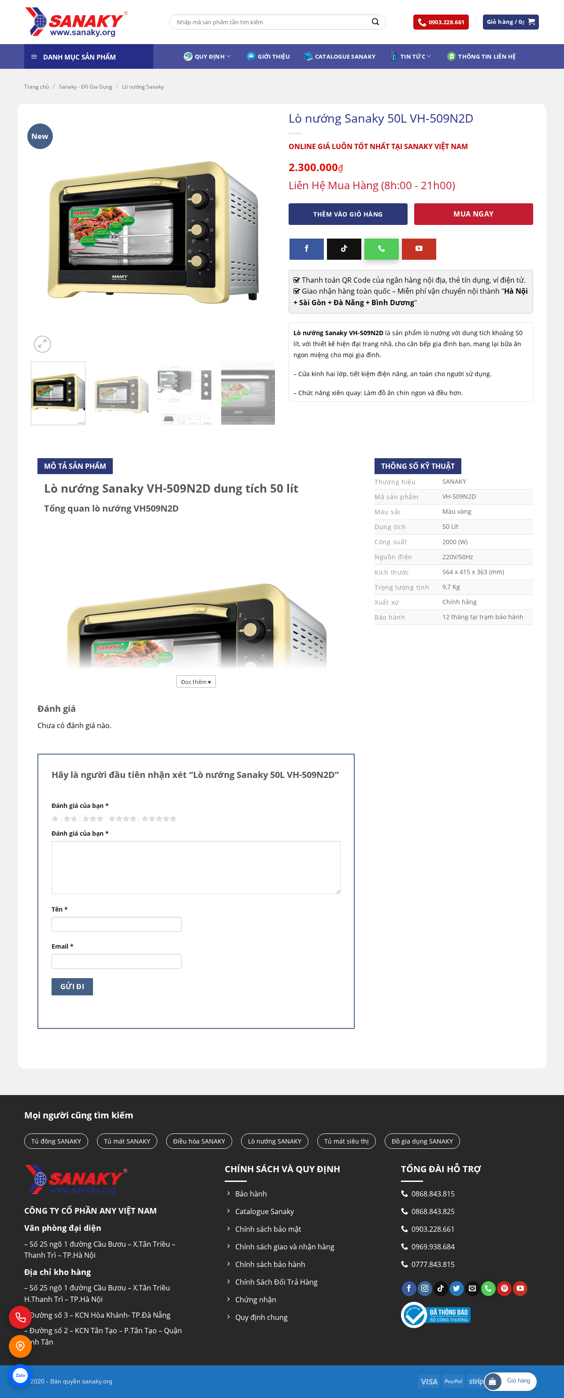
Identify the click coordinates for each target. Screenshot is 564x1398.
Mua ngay (473, 214)
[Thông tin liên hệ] (20, 1346)
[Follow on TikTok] (344, 249)
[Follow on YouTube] (419, 249)
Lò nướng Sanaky (143, 86)
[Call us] (381, 249)
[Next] (263, 395)
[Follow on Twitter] (456, 1288)
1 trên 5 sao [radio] (54, 819)
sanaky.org (97, 1381)
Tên (60, 909)
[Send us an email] (472, 1288)
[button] (511, 22)
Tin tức (413, 56)
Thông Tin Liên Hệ (487, 56)
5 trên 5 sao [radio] (158, 819)
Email (63, 946)
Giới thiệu (274, 56)
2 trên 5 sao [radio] (69, 819)
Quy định (210, 56)
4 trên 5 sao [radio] (121, 819)
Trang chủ (36, 86)
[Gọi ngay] (20, 1317)
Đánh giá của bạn (80, 805)
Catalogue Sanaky (345, 56)
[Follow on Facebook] (306, 249)
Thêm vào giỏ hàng (347, 214)
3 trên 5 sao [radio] (92, 819)
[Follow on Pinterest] (504, 1288)
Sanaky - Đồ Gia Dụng (85, 86)
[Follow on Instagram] (425, 1288)
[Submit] (375, 22)
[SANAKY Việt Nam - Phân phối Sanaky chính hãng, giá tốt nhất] (76, 22)
